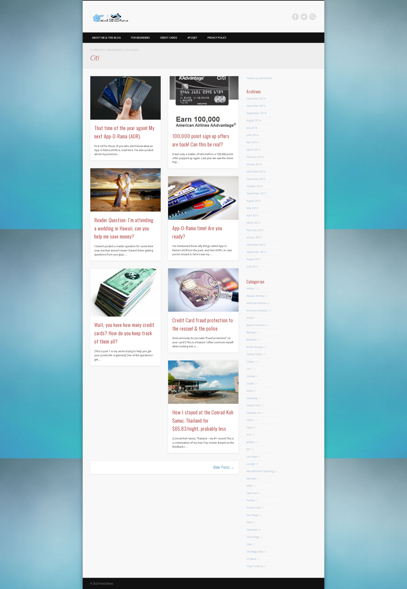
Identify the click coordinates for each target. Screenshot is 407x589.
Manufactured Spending (260, 471)
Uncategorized (255, 551)
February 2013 (255, 230)
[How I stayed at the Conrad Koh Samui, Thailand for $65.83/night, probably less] (203, 382)
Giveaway (252, 398)
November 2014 (256, 106)
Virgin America (255, 566)
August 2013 (254, 201)
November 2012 (256, 245)
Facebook (295, 16)
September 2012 (256, 252)
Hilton (250, 420)
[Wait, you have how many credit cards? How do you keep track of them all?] (125, 293)
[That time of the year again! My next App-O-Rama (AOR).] (125, 98)
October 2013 (254, 186)
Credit (250, 383)
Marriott (251, 478)
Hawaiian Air (254, 413)
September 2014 (256, 113)
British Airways (255, 347)
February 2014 (255, 157)
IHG (249, 434)
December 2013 (256, 171)
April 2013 (252, 215)
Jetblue (251, 442)
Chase (250, 361)
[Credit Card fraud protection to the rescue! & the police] (203, 290)
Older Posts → (223, 467)
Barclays (251, 332)
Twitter (304, 16)
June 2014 (252, 135)
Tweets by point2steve (259, 78)
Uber (249, 544)
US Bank (251, 559)
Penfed (251, 500)
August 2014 (254, 120)
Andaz (250, 318)
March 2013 (253, 222)
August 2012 (254, 259)
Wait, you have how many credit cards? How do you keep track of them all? (124, 333)
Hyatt (250, 427)
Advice (250, 288)
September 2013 (256, 193)
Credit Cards (168, 37)
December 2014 (256, 98)
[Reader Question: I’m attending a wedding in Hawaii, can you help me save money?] (125, 190)
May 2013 (252, 208)
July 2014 (252, 128)
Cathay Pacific (254, 354)
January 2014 (254, 164)
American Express (257, 310)
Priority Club (254, 507)
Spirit (250, 522)
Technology (253, 537)
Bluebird (251, 339)
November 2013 (256, 179)
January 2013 (254, 237)
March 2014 (253, 149)
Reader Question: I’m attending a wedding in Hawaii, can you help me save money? (123, 228)
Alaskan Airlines (255, 296)
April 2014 (252, 142)
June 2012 (252, 266)
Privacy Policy (217, 37)
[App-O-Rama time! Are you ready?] (203, 198)
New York (252, 493)
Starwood (252, 530)
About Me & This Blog (106, 37)
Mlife (249, 486)
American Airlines (256, 303)
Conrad (251, 376)
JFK (248, 449)
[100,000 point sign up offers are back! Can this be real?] (203, 102)
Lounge (251, 464)
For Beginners (140, 37)
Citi (248, 369)
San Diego (252, 515)
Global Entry (254, 405)
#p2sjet (192, 37)
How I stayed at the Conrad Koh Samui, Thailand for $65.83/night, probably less (202, 420)
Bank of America (256, 325)
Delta (250, 391)
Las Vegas (252, 456)
